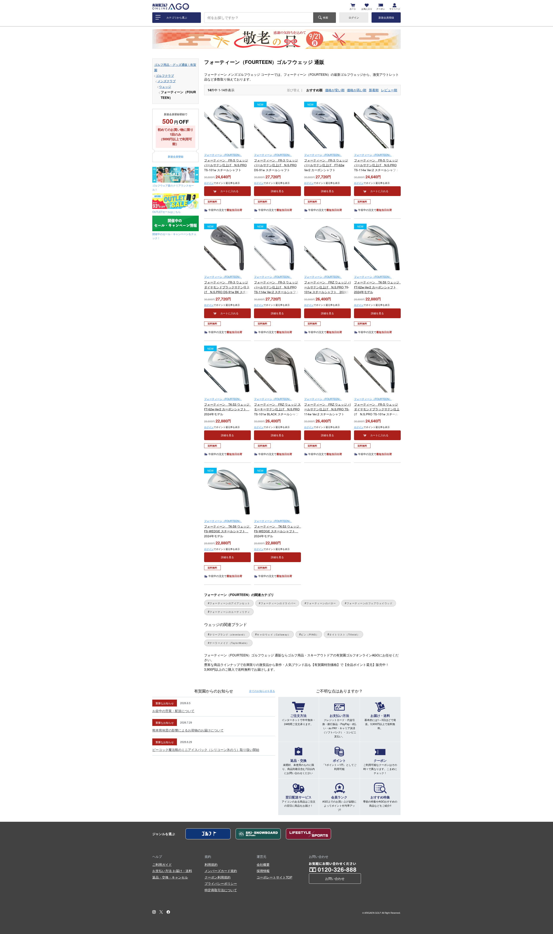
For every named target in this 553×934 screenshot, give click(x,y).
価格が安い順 (335, 90)
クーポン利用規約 (217, 877)
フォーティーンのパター (321, 603)
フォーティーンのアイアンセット (230, 603)
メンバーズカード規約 (221, 870)
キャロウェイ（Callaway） (273, 634)
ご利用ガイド (162, 864)
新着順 (374, 90)
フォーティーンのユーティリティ (230, 611)
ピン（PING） (310, 634)
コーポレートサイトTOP (274, 877)
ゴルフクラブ (165, 76)
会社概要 (263, 864)
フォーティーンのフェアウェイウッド (370, 603)
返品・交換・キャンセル (170, 877)
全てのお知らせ (262, 691)
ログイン (354, 17)
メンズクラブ (166, 81)
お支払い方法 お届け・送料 (172, 870)
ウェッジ (165, 87)
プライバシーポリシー (221, 883)
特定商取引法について (221, 890)
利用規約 (211, 864)
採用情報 (263, 870)
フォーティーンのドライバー (278, 603)
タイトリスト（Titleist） (344, 634)
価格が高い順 (356, 90)
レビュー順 (389, 90)
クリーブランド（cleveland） (228, 634)
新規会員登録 (386, 17)
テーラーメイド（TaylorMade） (229, 643)
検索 (325, 17)
